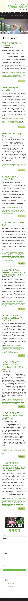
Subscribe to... (6, 560)
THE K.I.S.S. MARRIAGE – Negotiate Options (10, 177)
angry (7, 162)
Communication (8, 73)
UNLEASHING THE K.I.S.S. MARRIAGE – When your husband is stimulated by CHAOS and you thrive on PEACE (14, 466)
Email (5, 553)
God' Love (4, 256)
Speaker (10, 12)
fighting (17, 119)
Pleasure (16, 258)
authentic (23, 72)
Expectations (17, 75)
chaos (24, 498)
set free (22, 122)
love (23, 210)
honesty (3, 76)
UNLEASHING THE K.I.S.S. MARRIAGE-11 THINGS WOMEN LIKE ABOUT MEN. (12, 415)
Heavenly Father (5, 122)
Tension (3, 305)
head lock (20, 121)
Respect (15, 504)
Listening (7, 76)
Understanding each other (16, 76)
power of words (21, 258)
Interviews (11, 15)
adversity (7, 72)
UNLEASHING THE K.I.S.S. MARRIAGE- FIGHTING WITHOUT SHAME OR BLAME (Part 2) (13, 272)
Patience (9, 258)
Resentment (4, 260)
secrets (22, 304)
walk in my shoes (9, 77)
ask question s (12, 72)
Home (2, 12)
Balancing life (8, 207)
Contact (21, 15)
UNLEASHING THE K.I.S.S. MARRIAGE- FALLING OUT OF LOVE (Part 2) (12, 317)
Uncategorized (4, 352)
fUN (7, 210)
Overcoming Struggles (15, 211)
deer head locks (8, 119)
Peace (12, 258)
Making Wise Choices (17, 165)
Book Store (21, 12)
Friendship (23, 75)
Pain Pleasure (4, 258)
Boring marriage (19, 498)
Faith (19, 253)
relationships (18, 122)
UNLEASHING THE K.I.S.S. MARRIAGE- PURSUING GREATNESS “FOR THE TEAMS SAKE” (12, 366)
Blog (2, 17)
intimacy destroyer (5, 304)
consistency (4, 75)
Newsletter (6, 565)
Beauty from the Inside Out (11, 345)
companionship (14, 73)
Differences (9, 75)
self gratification (10, 260)
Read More (21, 81)
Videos (5, 15)
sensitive (10, 451)
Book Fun (10, 585)
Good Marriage (11, 210)
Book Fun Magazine (12, 583)
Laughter (20, 210)
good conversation (18, 164)
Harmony (16, 210)
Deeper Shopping (11, 586)
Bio (5, 12)
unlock (3, 123)
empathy (13, 75)
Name (5, 538)
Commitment (13, 207)
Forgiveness (7, 121)
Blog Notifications (7, 563)
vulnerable (4, 77)
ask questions (18, 72)
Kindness (14, 122)
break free (18, 118)
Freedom (12, 121)
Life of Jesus (8, 257)
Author (15, 12)
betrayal (3, 73)
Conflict (21, 118)
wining (23, 165)
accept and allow (9, 118)
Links (16, 15)
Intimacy (10, 122)
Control (3, 119)
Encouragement (16, 208)
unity (22, 76)
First (4, 544)
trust (10, 76)
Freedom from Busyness (13, 254)
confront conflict (21, 73)
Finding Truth (12, 164)
